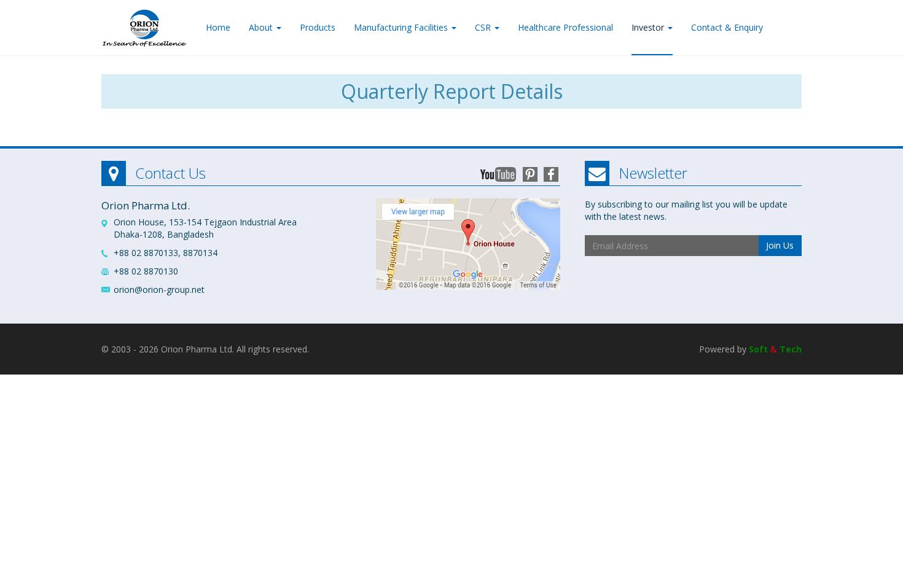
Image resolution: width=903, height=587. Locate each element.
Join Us (780, 245)
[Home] (144, 25)
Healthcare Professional (565, 27)
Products (317, 27)
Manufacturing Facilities (402, 27)
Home (218, 27)
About (262, 27)
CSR (484, 27)
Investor (648, 27)
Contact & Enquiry (727, 27)
